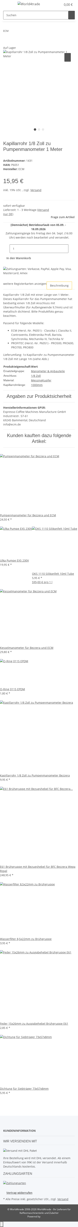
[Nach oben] (1, 1224)
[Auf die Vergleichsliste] (67, 57)
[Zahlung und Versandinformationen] (14, 1183)
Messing (36, 380)
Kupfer (46, 380)
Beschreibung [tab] (59, 285)
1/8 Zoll (36, 376)
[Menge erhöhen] (71, 248)
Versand (35, 190)
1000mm (37, 385)
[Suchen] (71, 15)
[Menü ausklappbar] (8, 4)
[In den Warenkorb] (6, 43)
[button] (58, 5)
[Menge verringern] (6, 248)
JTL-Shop (46, 1216)
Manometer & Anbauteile (48, 371)
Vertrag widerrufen (19, 1193)
